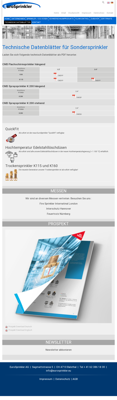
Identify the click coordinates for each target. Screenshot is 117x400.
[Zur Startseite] (21, 5)
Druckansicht (73, 13)
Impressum (86, 13)
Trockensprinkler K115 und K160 (31, 166)
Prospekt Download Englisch (20, 330)
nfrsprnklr (57, 370)
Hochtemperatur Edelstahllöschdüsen (36, 148)
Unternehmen (18, 19)
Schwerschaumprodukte (61, 19)
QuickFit (12, 129)
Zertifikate (106, 19)
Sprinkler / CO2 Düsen (37, 19)
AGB (75, 379)
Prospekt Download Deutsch (20, 327)
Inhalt (63, 13)
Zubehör (95, 19)
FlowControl (82, 19)
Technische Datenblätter (17, 22)
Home (56, 13)
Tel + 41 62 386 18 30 (92, 366)
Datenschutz (99, 13)
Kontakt (110, 13)
